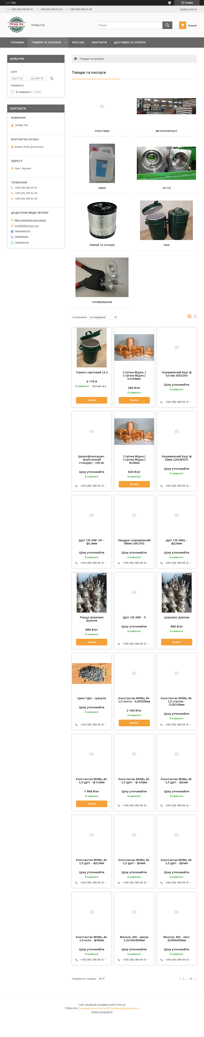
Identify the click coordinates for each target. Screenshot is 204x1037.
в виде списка (195, 317)
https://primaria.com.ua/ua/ (30, 220)
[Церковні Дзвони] (176, 592)
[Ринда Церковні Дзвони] (91, 592)
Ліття (166, 188)
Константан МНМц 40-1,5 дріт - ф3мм (134, 861)
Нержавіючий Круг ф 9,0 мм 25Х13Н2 (177, 374)
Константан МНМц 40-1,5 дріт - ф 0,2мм (92, 781)
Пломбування (102, 302)
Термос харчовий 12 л (92, 372)
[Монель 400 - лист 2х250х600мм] (176, 912)
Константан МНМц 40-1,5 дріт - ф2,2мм (92, 861)
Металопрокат (166, 131)
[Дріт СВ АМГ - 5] (134, 592)
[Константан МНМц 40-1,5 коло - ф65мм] (91, 912)
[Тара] (166, 220)
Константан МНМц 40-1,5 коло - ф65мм (92, 938)
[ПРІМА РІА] (16, 32)
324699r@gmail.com (27, 225)
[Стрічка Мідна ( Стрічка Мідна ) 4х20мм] (134, 431)
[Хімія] (102, 163)
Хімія (102, 188)
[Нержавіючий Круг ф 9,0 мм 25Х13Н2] (176, 347)
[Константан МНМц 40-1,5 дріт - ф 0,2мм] (91, 754)
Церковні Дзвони (176, 617)
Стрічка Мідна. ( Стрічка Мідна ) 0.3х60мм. (134, 375)
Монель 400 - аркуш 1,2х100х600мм (134, 938)
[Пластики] (102, 106)
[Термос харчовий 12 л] (91, 347)
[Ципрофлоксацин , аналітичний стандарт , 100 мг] (91, 431)
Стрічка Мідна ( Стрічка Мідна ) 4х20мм (134, 459)
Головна (17, 42)
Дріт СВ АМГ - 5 (134, 617)
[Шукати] (167, 25)
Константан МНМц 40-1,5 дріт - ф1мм (176, 781)
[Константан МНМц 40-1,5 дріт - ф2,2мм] (91, 835)
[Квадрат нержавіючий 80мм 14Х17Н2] (134, 515)
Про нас (78, 42)
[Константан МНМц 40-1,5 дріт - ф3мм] (134, 835)
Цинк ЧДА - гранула (91, 698)
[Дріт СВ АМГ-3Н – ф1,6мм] (91, 515)
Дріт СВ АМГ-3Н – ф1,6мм (92, 542)
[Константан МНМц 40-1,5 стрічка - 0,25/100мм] (176, 673)
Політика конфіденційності (124, 1008)
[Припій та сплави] (102, 220)
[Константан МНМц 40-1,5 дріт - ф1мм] (176, 754)
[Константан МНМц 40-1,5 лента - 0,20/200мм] (134, 673)
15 (190, 978)
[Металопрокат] (166, 106)
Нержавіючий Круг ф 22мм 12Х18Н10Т (177, 458)
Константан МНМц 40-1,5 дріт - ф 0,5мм (134, 781)
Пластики (102, 131)
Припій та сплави (102, 245)
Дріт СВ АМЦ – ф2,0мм (176, 542)
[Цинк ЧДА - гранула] (91, 673)
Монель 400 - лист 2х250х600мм (176, 938)
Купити (92, 400)
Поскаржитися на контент (93, 1008)
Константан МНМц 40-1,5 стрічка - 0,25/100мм (176, 701)
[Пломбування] (102, 277)
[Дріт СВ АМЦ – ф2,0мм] (176, 515)
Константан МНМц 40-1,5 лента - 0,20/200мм (134, 700)
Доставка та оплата (130, 42)
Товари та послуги (46, 42)
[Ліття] (166, 163)
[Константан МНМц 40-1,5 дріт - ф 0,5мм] (134, 754)
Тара (166, 245)
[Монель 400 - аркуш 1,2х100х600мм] (134, 912)
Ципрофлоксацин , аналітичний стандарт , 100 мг (91, 459)
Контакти (99, 42)
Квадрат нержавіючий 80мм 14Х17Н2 (134, 542)
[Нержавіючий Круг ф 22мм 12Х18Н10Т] (176, 431)
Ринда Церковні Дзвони (91, 619)
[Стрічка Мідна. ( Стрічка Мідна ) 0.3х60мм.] (134, 347)
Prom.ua (121, 1004)
